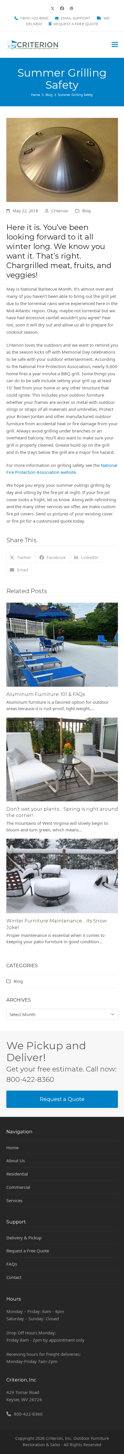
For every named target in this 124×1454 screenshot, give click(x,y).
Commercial (18, 1187)
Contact (13, 1277)
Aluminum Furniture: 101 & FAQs (45, 694)
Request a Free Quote (76, 24)
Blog (86, 210)
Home (12, 1147)
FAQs (11, 1264)
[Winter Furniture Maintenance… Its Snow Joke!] (62, 875)
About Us (15, 1160)
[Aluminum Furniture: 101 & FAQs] (62, 644)
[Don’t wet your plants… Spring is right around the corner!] (62, 759)
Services (14, 1200)
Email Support (75, 18)
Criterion (59, 210)
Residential (17, 1174)
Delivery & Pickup (24, 1238)
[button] (115, 44)
